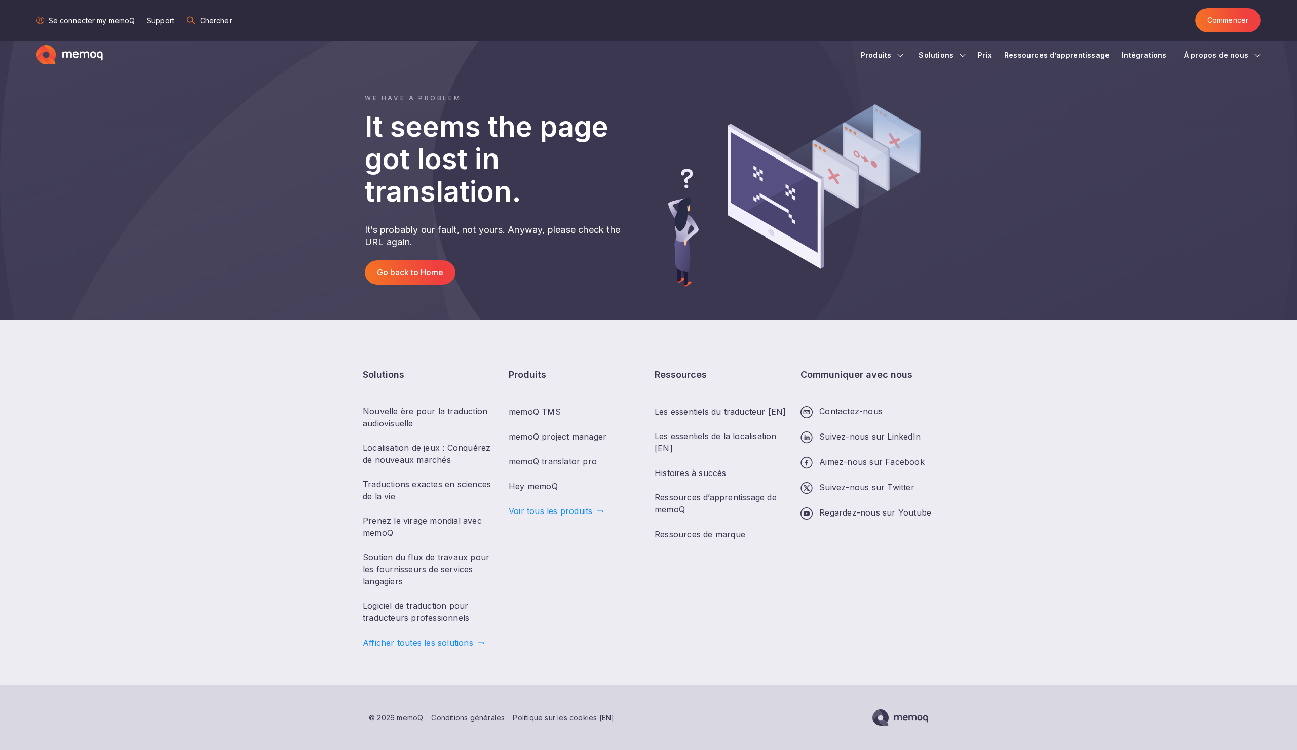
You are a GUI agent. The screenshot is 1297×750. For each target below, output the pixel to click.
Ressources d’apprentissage (1057, 55)
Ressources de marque (700, 534)
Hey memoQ (533, 486)
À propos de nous (1216, 55)
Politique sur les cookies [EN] (563, 717)
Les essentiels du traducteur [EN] (720, 412)
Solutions (936, 55)
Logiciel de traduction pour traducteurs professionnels (416, 612)
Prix (985, 55)
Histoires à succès (691, 473)
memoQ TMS (535, 412)
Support (160, 20)
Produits (876, 55)
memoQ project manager (557, 436)
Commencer (1227, 20)
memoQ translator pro (553, 461)
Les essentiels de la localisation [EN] (716, 442)
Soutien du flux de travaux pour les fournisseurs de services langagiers (426, 569)
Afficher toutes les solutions (418, 643)
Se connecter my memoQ (92, 20)
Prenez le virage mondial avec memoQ (422, 527)
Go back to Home (410, 272)
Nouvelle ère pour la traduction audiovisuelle (425, 417)
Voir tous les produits (550, 511)
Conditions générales (468, 717)
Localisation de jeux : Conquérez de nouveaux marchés (426, 454)
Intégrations (1145, 55)
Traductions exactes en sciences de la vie (427, 490)
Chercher (216, 20)
